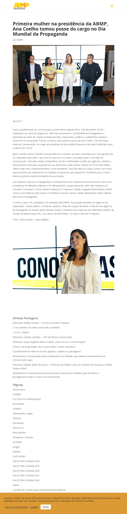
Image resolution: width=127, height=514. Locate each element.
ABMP (20, 39)
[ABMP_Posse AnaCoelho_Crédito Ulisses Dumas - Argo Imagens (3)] (63, 293)
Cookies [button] (34, 507)
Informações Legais (23, 413)
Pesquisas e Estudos (23, 437)
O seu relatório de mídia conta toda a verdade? (36, 327)
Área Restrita (19, 432)
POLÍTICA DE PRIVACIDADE (27, 399)
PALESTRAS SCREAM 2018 (26, 461)
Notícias (17, 418)
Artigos (16, 446)
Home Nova (19, 389)
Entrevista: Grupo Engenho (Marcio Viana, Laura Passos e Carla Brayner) (49, 341)
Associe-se (18, 427)
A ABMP (17, 394)
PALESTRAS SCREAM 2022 (26, 480)
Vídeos (16, 485)
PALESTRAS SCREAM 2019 (26, 466)
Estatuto (17, 408)
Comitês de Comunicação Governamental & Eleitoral (39, 489)
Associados (18, 403)
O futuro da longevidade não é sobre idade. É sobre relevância (44, 346)
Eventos (17, 451)
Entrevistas (18, 423)
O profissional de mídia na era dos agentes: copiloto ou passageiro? (47, 351)
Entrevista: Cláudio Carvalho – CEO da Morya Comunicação (42, 337)
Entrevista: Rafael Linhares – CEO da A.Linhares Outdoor (41, 322)
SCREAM (17, 442)
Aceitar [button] (45, 506)
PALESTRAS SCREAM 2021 (26, 475)
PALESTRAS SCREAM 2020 (26, 470)
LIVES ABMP (19, 456)
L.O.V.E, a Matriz (21, 332)
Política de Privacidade (16, 507)
